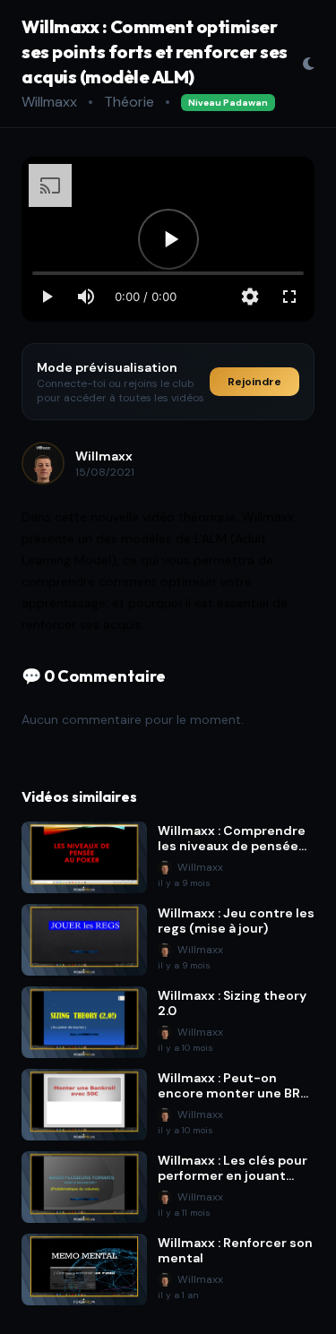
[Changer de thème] (308, 63)
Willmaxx (49, 101)
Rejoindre (254, 381)
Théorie (129, 101)
